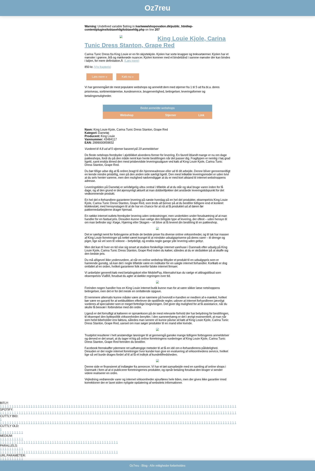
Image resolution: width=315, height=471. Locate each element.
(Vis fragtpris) (102, 66)
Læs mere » (99, 76)
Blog (144, 465)
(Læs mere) (131, 60)
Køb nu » (128, 76)
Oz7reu (157, 8)
